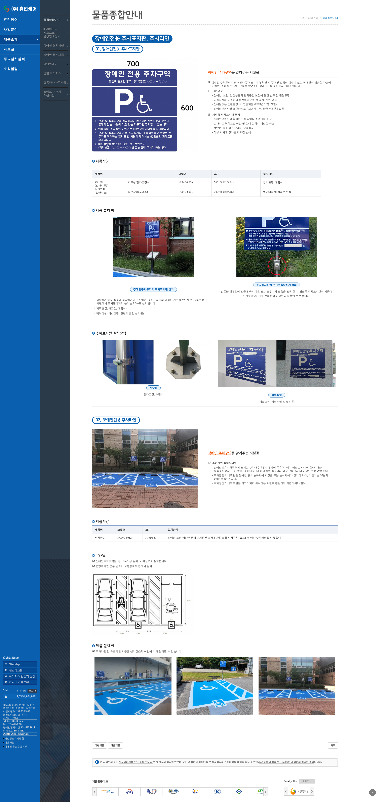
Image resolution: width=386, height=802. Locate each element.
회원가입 (22, 690)
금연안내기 (50, 64)
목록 (333, 745)
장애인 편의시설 (53, 45)
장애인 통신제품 (53, 54)
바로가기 (305, 781)
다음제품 (115, 745)
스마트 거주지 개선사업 (52, 93)
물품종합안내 (51, 19)
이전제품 (99, 745)
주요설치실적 (14, 59)
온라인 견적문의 (19, 681)
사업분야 (11, 29)
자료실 (9, 49)
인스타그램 (16, 670)
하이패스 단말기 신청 (22, 676)
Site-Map (14, 664)
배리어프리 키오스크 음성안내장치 (51, 33)
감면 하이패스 (52, 73)
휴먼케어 (11, 20)
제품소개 (11, 39)
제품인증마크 (100, 781)
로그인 (32, 690)
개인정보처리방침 (14, 738)
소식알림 (11, 69)
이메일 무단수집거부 (16, 746)
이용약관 (9, 742)
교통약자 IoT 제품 (54, 82)
